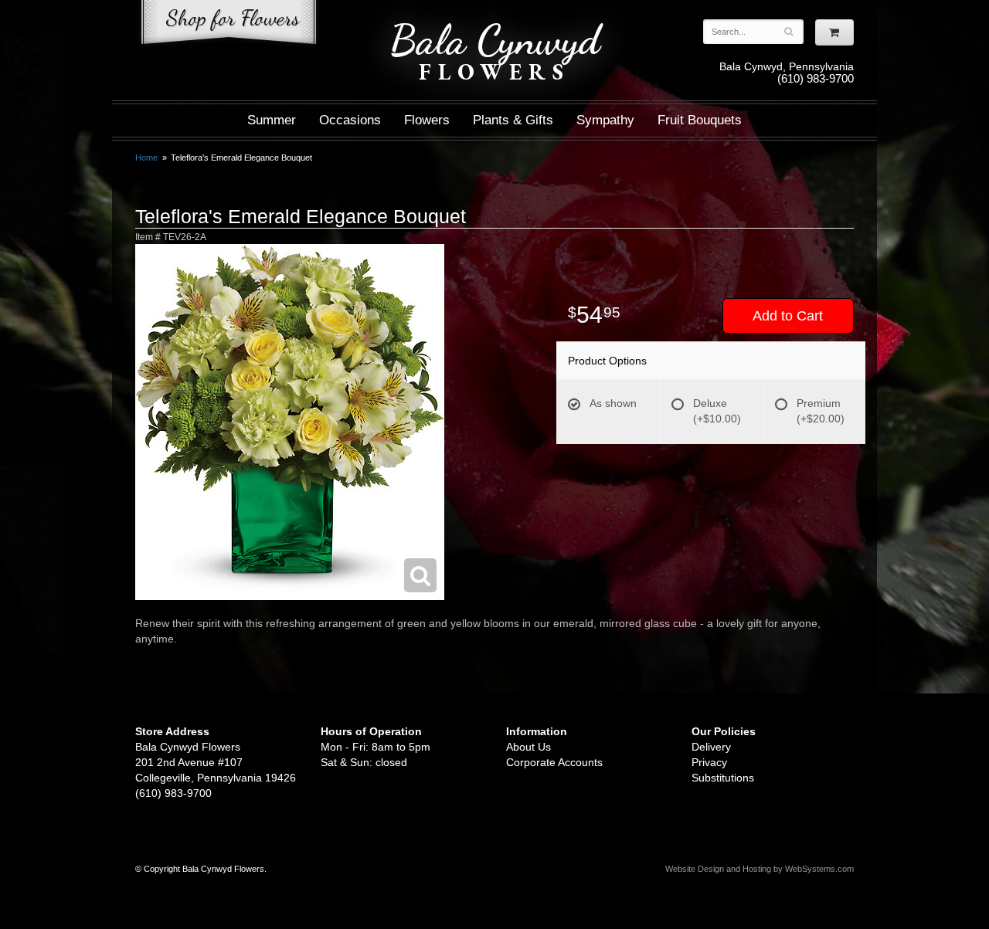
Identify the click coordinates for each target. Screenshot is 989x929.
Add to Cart (788, 316)
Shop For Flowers (228, 25)
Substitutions (723, 777)
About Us (528, 747)
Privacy (709, 762)
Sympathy (605, 120)
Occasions (350, 120)
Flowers (427, 120)
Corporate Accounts (554, 762)
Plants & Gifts (513, 120)
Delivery (711, 747)
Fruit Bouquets (700, 120)
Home (146, 157)
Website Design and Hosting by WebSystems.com (759, 868)
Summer (271, 120)
